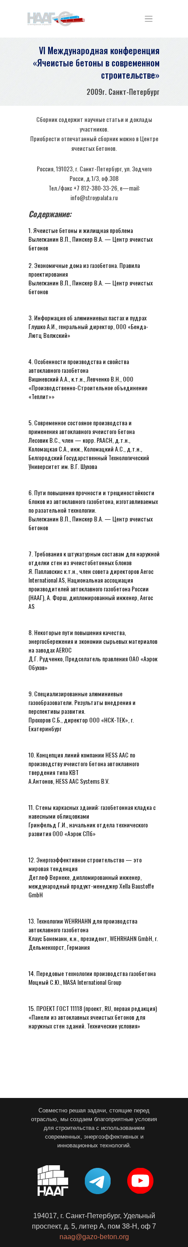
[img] (56, 18)
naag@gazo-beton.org (94, 1236)
